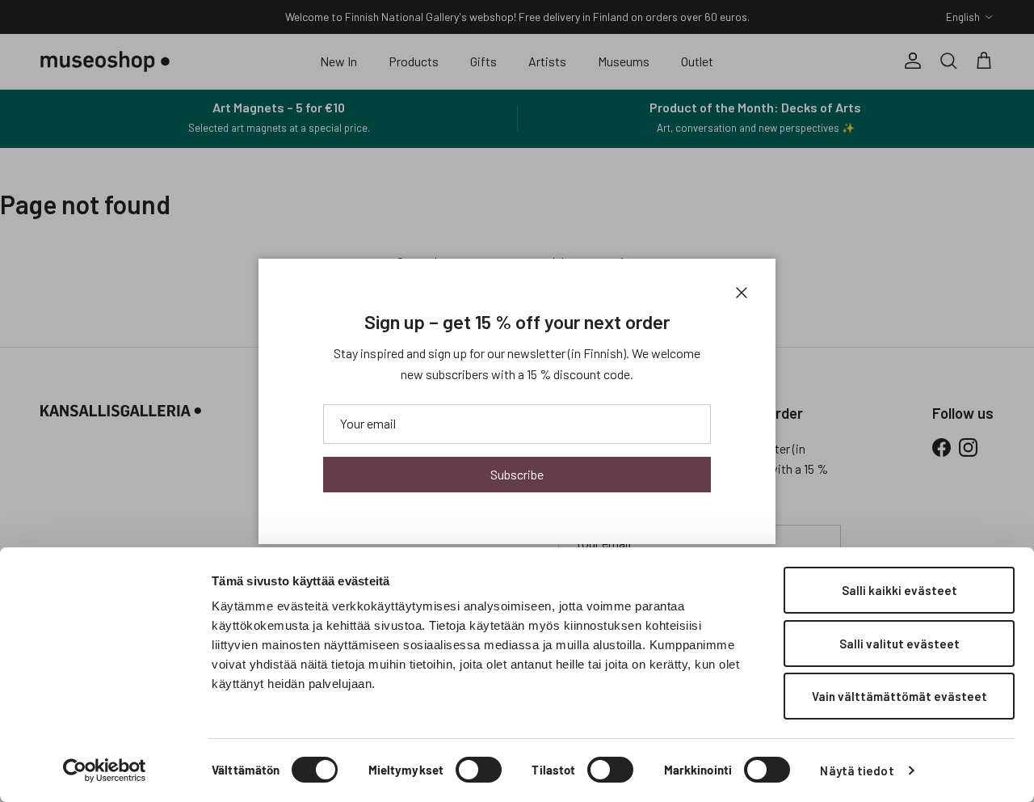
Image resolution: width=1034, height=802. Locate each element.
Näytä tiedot (856, 770)
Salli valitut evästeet (899, 643)
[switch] (479, 770)
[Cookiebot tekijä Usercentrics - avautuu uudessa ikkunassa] (104, 770)
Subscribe (517, 474)
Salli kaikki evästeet (899, 590)
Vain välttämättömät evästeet (899, 696)
